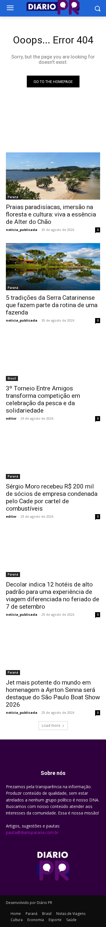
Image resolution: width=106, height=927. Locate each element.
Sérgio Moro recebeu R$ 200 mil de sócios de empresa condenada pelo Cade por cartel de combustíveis (51, 497)
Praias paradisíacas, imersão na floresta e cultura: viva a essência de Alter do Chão (51, 214)
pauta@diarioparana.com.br (32, 832)
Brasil (12, 378)
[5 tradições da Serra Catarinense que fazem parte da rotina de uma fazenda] (53, 266)
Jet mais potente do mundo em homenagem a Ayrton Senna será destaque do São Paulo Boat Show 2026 (53, 693)
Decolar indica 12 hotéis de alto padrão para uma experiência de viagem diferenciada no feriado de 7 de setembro (52, 595)
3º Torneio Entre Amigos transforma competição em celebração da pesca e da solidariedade (43, 399)
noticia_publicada (21, 229)
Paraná (13, 197)
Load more (51, 725)
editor (11, 418)
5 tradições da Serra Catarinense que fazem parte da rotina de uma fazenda (51, 305)
